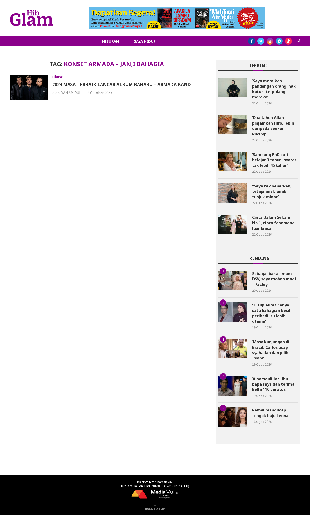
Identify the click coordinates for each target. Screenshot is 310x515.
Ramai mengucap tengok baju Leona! (271, 412)
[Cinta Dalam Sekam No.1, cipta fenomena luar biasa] (232, 224)
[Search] (298, 41)
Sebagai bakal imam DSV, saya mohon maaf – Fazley (274, 279)
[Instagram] (270, 41)
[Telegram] (279, 41)
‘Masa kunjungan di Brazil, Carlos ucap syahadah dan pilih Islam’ (270, 350)
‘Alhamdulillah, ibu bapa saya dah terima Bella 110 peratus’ (273, 384)
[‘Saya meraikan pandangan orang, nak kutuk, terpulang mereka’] (232, 87)
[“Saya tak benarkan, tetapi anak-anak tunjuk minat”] (232, 193)
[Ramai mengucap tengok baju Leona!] (232, 417)
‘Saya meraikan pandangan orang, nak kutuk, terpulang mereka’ (274, 89)
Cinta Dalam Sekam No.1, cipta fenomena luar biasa (273, 223)
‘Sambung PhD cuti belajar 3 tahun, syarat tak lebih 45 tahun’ (274, 160)
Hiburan (110, 41)
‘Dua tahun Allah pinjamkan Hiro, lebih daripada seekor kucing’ (273, 125)
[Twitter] (260, 41)
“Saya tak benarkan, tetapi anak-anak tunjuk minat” (272, 191)
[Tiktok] (288, 41)
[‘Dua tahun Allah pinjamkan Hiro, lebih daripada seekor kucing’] (232, 124)
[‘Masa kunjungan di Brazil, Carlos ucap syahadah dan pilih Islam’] (232, 348)
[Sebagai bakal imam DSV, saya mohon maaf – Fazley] (232, 280)
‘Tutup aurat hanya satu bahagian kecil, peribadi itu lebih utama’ (272, 313)
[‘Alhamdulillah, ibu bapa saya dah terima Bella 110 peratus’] (232, 386)
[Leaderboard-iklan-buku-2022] (177, 9)
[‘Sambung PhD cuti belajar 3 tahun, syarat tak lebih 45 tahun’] (232, 161)
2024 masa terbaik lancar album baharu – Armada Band (121, 84)
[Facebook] (251, 41)
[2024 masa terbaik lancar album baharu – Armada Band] (29, 88)
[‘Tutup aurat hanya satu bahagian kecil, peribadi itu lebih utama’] (232, 312)
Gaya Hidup (144, 41)
